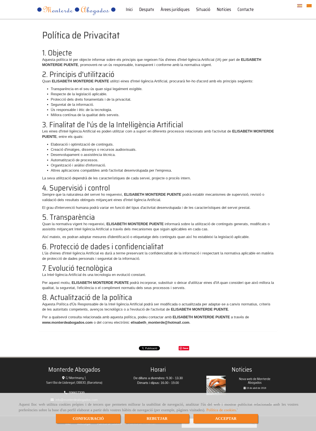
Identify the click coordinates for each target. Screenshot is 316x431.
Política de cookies (221, 410)
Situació (203, 9)
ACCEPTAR (225, 418)
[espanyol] (300, 5)
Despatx (146, 9)
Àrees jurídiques (175, 9)
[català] (310, 5)
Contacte (246, 9)
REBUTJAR (157, 418)
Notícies (224, 9)
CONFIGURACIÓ (88, 418)
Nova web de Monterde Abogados (254, 380)
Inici (129, 9)
